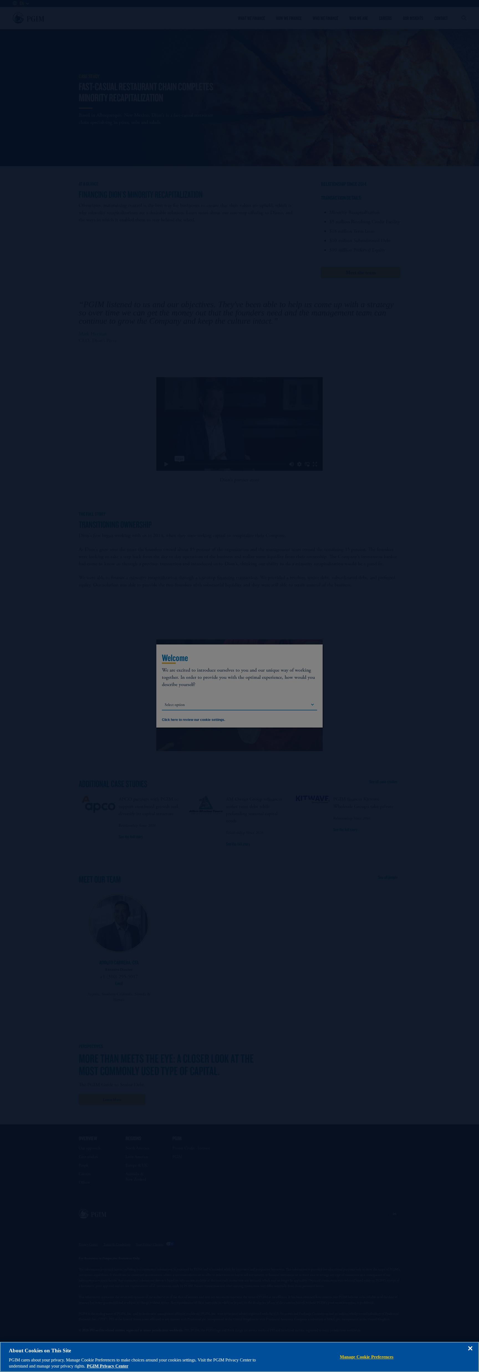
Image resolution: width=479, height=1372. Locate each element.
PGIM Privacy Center (107, 1366)
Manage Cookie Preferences (367, 1357)
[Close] (470, 1352)
